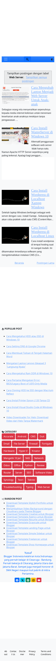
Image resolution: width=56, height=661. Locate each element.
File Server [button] (19, 443)
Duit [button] (42, 436)
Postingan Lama (45, 262)
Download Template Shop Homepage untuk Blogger (30, 546)
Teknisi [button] (31, 479)
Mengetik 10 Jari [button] (12, 458)
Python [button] (29, 465)
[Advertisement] (28, 28)
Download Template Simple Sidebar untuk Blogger (29, 535)
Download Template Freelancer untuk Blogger (26, 540)
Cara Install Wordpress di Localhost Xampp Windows (40, 199)
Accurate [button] (8, 436)
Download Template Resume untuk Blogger (30, 519)
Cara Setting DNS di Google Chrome (25, 346)
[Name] (27, 59)
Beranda (19, 262)
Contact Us (13, 653)
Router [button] (7, 472)
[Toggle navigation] (6, 59)
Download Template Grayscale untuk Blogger (26, 524)
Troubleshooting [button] (13, 487)
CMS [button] (33, 436)
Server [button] (18, 472)
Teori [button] (20, 479)
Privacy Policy (32, 653)
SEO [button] (29, 472)
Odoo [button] (7, 465)
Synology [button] (8, 479)
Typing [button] (29, 487)
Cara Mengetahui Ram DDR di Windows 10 (29, 373)
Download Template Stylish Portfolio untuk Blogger (29, 504)
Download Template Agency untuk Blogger (29, 516)
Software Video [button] (43, 472)
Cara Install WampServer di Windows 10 (42, 132)
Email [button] (6, 443)
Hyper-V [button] (23, 450)
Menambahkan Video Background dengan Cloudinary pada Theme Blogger (29, 510)
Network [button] (39, 458)
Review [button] (41, 465)
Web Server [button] (44, 487)
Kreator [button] (36, 450)
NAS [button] (27, 458)
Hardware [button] (9, 450)
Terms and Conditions (46, 653)
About (5, 653)
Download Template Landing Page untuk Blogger (28, 529)
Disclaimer (22, 653)
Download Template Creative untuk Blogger (30, 514)
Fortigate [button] (47, 443)
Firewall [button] (33, 443)
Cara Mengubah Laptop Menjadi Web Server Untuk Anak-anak (42, 96)
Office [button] (17, 465)
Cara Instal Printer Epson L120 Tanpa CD (28, 400)
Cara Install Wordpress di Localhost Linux (42, 232)
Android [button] (22, 436)
